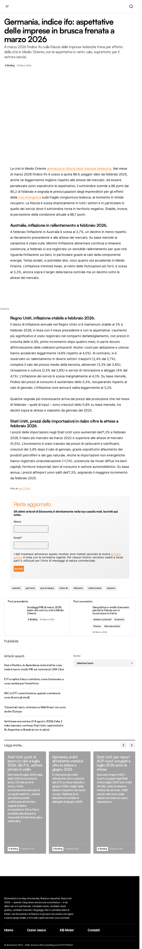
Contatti (94, 930)
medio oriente (94, 588)
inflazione (78, 588)
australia (16, 588)
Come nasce (36, 930)
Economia (119, 619)
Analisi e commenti (102, 619)
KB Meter (67, 930)
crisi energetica (29, 197)
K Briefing (9, 65)
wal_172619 (24, 488)
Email (18, 537)
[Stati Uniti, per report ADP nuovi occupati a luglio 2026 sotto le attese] (114, 802)
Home (8, 930)
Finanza (97, 626)
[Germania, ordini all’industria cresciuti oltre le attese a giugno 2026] (70, 802)
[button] (7, 6)
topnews (111, 588)
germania (30, 588)
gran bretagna (47, 588)
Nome (17, 521)
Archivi (76, 655)
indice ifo (63, 588)
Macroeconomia (112, 626)
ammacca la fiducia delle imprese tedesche (79, 168)
